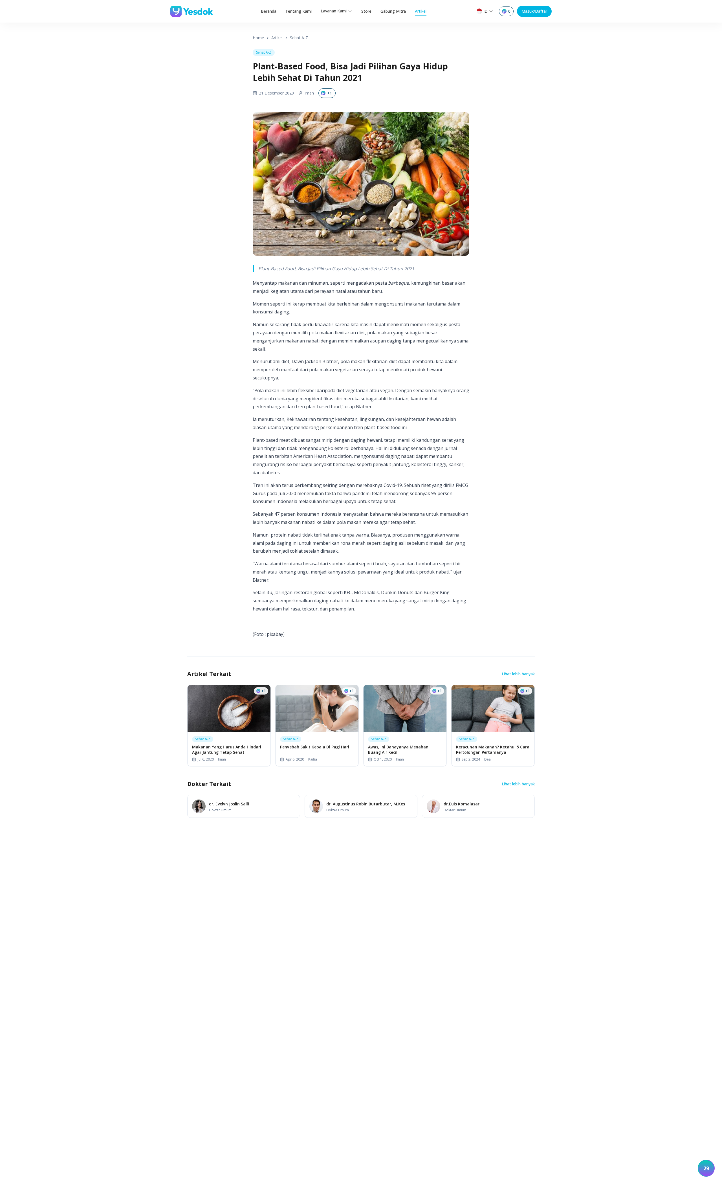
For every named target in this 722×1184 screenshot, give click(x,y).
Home (258, 37)
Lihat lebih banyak (518, 673)
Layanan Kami (334, 11)
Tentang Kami (298, 11)
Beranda (268, 11)
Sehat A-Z (299, 37)
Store (366, 11)
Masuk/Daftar (534, 11)
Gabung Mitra (393, 11)
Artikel (420, 11)
